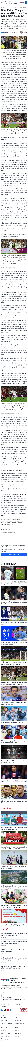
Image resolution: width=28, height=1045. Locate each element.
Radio (5, 3)
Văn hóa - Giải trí (5, 1027)
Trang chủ (3, 1015)
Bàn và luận (4, 1020)
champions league (5, 524)
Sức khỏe (17, 1030)
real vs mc (9, 521)
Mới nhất (17, 1015)
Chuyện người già (5, 1033)
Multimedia (15, 3)
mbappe (3, 521)
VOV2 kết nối (18, 1033)
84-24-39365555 (7, 995)
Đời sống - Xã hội (19, 1020)
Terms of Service (6, 546)
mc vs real (7, 522)
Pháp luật (3, 1030)
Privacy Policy (22, 545)
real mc (14, 522)
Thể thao (3, 7)
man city (20, 522)
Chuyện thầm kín (5, 1036)
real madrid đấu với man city (13, 519)
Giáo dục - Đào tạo (19, 1023)
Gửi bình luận (13, 555)
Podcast (10, 3)
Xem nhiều (4, 1017)
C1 (13, 524)
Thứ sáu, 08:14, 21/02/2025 (20, 7)
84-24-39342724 (7, 997)
